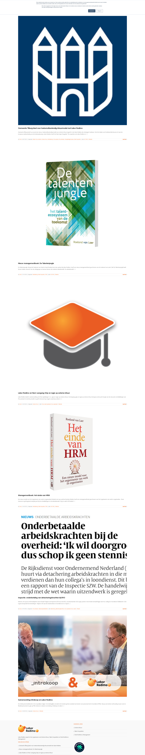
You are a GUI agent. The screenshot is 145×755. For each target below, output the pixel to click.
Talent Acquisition (77, 139)
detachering (53, 608)
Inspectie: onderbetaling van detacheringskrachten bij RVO (41, 598)
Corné (20, 139)
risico (72, 608)
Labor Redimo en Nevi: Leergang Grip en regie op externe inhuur (44, 393)
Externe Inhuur (78, 727)
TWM (87, 139)
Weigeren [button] (100, 10)
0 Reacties (90, 139)
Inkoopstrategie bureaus (69, 139)
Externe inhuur (44, 139)
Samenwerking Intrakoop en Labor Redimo (35, 700)
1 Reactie (78, 608)
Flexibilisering (50, 139)
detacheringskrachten (60, 608)
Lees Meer (124, 139)
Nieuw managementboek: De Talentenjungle (36, 263)
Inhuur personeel (54, 404)
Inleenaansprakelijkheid (43, 608)
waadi (74, 608)
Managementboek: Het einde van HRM (34, 495)
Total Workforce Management (82, 735)
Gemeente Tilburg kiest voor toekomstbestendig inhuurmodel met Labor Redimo (50, 128)
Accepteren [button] (91, 10)
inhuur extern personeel (46, 404)
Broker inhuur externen (37, 139)
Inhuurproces (55, 139)
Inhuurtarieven (61, 139)
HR (84, 139)
